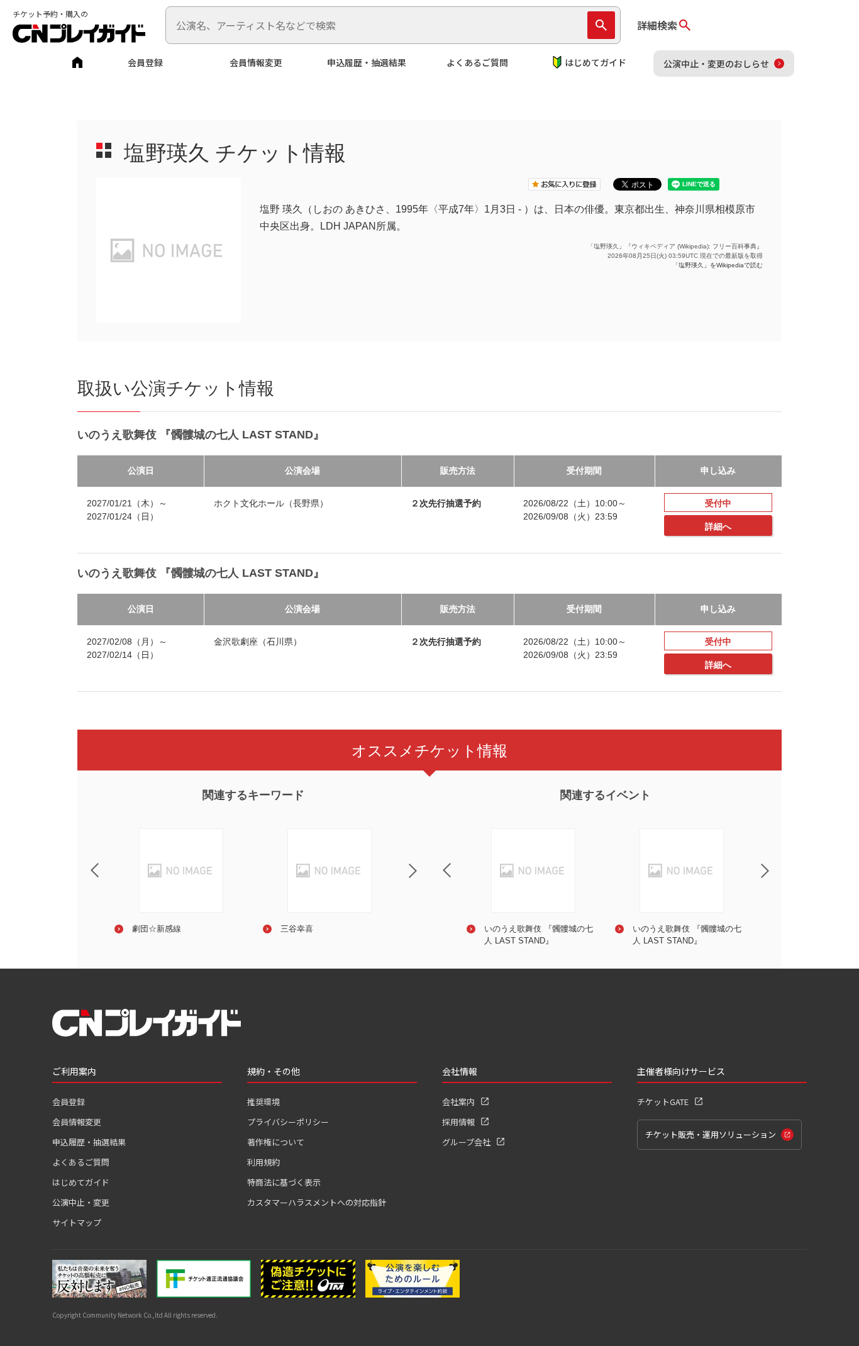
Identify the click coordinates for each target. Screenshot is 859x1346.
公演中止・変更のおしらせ (716, 63)
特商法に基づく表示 (284, 1182)
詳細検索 (657, 25)
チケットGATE (663, 1102)
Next (423, 879)
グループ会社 (466, 1142)
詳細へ (718, 526)
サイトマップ (76, 1222)
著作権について (275, 1142)
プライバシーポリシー (288, 1122)
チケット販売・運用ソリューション (710, 1134)
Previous (84, 862)
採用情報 (458, 1122)
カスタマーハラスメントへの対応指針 (316, 1202)
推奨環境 (263, 1102)
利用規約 (263, 1162)
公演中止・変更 (80, 1202)
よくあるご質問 (477, 62)
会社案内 (458, 1102)
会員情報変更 (256, 62)
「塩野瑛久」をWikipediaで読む (717, 265)
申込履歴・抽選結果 (366, 62)
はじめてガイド (595, 62)
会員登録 (145, 62)
